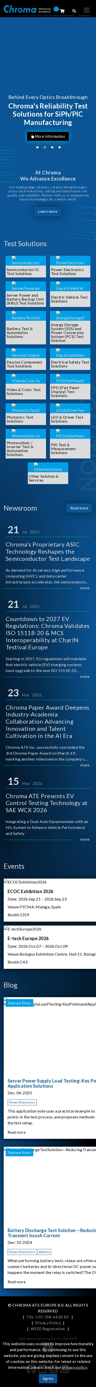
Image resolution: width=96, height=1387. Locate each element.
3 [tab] (52, 147)
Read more (79, 508)
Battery (44, 1252)
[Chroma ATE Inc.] (27, 8)
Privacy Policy (48, 1322)
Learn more (48, 211)
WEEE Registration (48, 1328)
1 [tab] (37, 147)
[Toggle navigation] (87, 10)
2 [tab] (45, 147)
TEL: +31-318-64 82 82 (48, 1316)
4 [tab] (59, 147)
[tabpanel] (48, 83)
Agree (48, 1378)
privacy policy (74, 1367)
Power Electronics (22, 1102)
